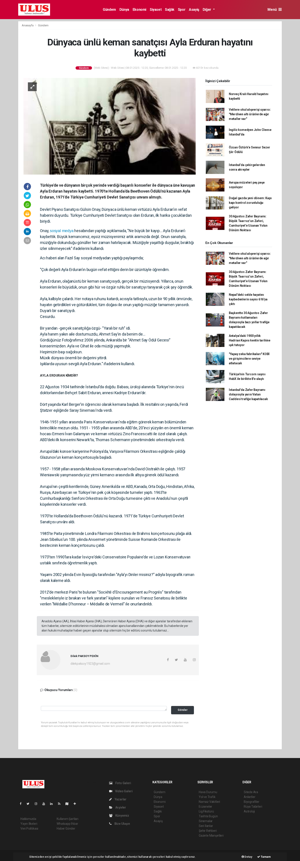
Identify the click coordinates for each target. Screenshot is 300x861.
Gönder (183, 709)
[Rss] (61, 803)
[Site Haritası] (68, 803)
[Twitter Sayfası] (30, 803)
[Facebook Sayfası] (22, 803)
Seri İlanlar (206, 826)
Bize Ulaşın (122, 823)
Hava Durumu (208, 792)
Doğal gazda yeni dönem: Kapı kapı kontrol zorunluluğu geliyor (250, 202)
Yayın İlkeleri (28, 823)
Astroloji (249, 811)
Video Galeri (123, 791)
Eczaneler (205, 806)
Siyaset (155, 9)
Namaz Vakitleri (209, 801)
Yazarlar (120, 799)
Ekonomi (139, 9)
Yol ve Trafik (207, 797)
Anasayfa (28, 25)
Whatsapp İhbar (67, 823)
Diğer (207, 9)
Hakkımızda (28, 819)
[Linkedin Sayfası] (53, 803)
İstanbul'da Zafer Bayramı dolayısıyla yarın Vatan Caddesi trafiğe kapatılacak (248, 394)
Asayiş (194, 9)
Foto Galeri (123, 783)
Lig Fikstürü (206, 811)
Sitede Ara (251, 792)
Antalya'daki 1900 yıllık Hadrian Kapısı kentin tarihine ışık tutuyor (249, 340)
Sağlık (169, 9)
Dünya (124, 9)
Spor (181, 9)
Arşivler (120, 807)
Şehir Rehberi (208, 830)
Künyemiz (122, 815)
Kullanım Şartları (67, 819)
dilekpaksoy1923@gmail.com (90, 663)
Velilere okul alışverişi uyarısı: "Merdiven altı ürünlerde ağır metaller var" (250, 114)
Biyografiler (251, 801)
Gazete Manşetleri (211, 835)
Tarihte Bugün (208, 816)
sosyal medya (62, 231)
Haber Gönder (66, 828)
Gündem (109, 9)
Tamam (265, 856)
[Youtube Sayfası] (45, 803)
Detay (248, 856)
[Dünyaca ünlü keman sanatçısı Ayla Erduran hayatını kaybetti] (109, 126)
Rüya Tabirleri (253, 806)
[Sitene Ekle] (77, 803)
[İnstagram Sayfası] (38, 803)
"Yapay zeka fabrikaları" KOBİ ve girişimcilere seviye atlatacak (249, 358)
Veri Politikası (29, 828)
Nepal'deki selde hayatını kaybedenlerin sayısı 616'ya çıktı (248, 299)
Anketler (249, 797)
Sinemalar (206, 821)
